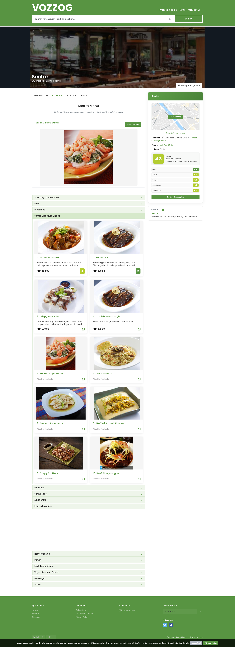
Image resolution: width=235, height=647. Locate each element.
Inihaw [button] (37, 560)
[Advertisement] (88, 530)
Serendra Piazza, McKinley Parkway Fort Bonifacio (174, 216)
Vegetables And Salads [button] (46, 572)
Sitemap (36, 617)
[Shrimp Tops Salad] (88, 157)
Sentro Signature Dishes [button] (47, 215)
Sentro (155, 96)
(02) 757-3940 (166, 145)
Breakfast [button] (39, 209)
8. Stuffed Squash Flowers (108, 423)
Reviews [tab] (71, 95)
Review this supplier (175, 197)
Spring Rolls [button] (40, 493)
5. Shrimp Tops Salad (50, 373)
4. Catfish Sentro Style (106, 316)
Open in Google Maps (175, 133)
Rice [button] (36, 203)
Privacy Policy (211, 643)
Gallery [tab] (84, 95)
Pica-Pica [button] (39, 487)
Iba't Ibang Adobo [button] (43, 566)
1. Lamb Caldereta (48, 257)
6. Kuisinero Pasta (104, 373)
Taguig (154, 213)
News (182, 9)
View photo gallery (190, 85)
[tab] (89, 197)
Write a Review (133, 124)
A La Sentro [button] (40, 499)
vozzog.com (129, 610)
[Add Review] (83, 329)
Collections (81, 610)
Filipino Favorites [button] (43, 506)
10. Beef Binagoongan (106, 473)
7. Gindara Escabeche (50, 423)
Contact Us (194, 9)
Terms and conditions (176, 637)
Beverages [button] (40, 578)
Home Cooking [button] (42, 553)
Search (188, 18)
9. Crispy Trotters (47, 473)
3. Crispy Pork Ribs (48, 316)
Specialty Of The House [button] (46, 197)
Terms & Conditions (85, 613)
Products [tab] (57, 95)
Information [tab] (41, 95)
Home (35, 610)
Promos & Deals (168, 9)
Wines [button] (37, 584)
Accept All (196, 643)
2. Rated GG (100, 257)
